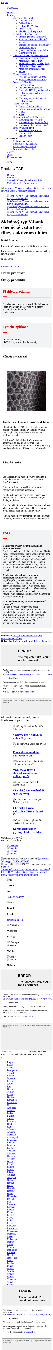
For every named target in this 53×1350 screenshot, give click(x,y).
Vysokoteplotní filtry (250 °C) (33, 77)
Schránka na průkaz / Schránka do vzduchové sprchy (35, 46)
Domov (10, 12)
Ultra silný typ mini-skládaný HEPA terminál (32, 99)
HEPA (22, 111)
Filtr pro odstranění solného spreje (28, 117)
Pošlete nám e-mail (10, 266)
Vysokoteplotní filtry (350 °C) (33, 79)
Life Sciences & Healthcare (25, 144)
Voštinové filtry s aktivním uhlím (22, 874)
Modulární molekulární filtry (32, 69)
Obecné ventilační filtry (24, 18)
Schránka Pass (31, 869)
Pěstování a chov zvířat (23, 149)
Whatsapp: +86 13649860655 (15, 861)
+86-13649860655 (15, 897)
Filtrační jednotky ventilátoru (32, 36)
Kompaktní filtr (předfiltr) (31, 119)
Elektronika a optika (22, 141)
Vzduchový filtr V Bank (12, 869)
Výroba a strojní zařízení (24, 146)
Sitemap (5, 866)
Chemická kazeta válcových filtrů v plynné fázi (29, 641)
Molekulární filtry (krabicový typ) (34, 63)
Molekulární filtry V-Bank (31, 61)
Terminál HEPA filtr (22, 82)
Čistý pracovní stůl (27, 52)
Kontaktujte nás (14, 157)
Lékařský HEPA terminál (30, 87)
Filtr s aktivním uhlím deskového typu (26, 754)
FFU (7, 872)
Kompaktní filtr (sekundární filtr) (34, 122)
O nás (10, 154)
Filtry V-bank (25, 28)
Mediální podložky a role (30, 31)
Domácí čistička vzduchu (30, 106)
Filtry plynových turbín (23, 128)
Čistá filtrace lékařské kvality (26, 34)
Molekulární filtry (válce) (30, 66)
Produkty (11, 15)
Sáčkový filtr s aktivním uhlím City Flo (27, 736)
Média (22, 71)
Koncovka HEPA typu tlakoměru (34, 90)
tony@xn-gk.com (15, 920)
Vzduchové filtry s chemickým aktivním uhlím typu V (25, 773)
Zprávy (10, 152)
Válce (21, 114)
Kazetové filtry (26, 133)
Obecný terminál (26, 85)
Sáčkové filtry (25, 23)
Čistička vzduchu (21, 103)
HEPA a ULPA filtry (28, 26)
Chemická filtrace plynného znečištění (30, 55)
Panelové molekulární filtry (31, 58)
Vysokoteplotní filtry (22, 74)
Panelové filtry (25, 20)
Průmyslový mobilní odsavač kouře (35, 109)
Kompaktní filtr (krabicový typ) (33, 125)
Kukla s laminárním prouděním (33, 50)
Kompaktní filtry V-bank (30, 130)
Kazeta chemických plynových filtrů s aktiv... (28, 830)
